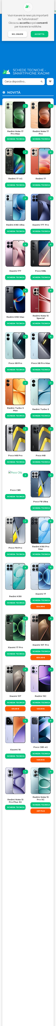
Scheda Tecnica (16, 139)
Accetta (39, 34)
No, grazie (17, 34)
